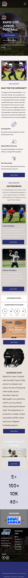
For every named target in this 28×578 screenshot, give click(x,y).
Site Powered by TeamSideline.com (10, 573)
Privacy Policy (14, 576)
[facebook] (3, 558)
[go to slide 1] (13, 466)
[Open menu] (25, 4)
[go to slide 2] (14, 466)
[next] (22, 520)
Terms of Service (22, 573)
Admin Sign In (21, 576)
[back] (5, 520)
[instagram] (7, 558)
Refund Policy (7, 576)
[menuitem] (20, 536)
